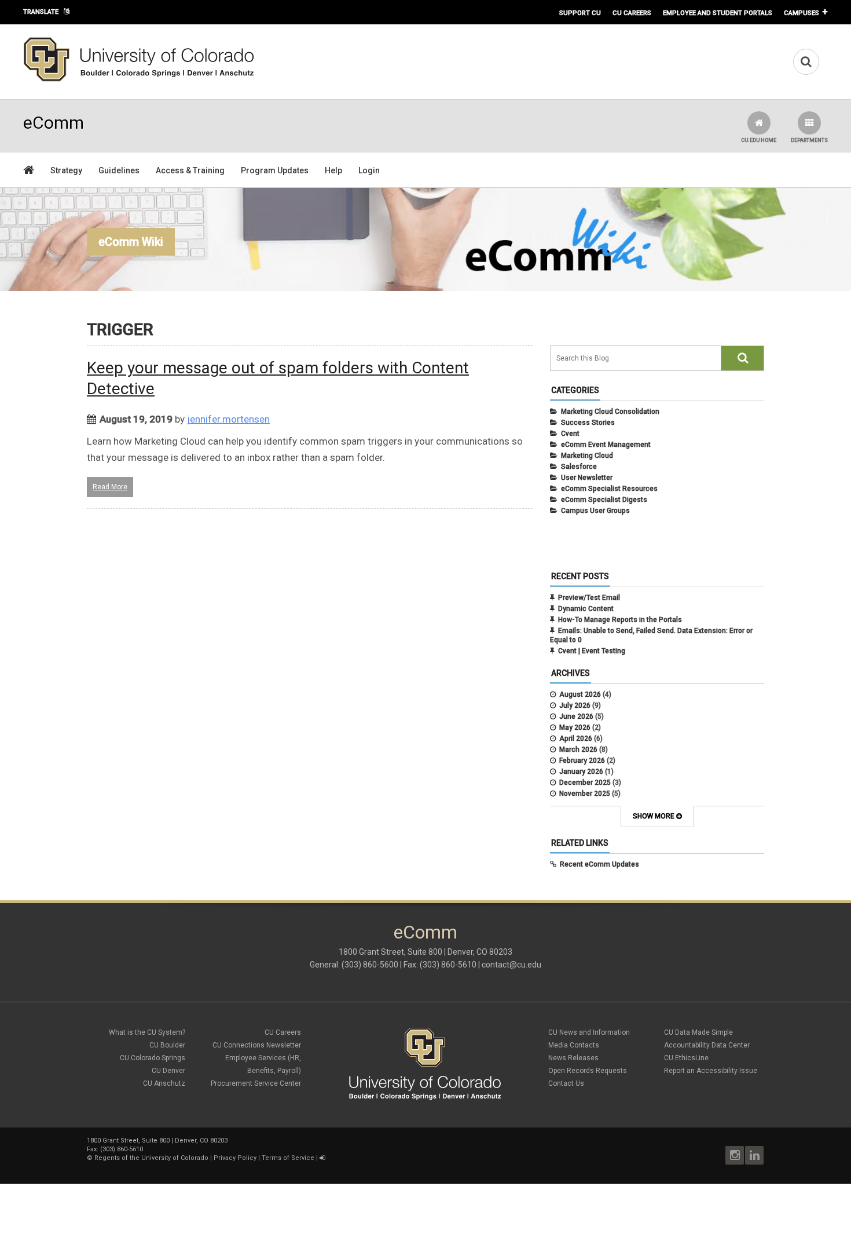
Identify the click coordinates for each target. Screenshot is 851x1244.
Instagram (734, 1155)
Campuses (801, 13)
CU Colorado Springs (152, 1058)
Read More (110, 487)
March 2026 (578, 749)
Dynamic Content (586, 609)
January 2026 (581, 772)
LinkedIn (754, 1155)
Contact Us (566, 1083)
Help (333, 170)
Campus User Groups (595, 511)
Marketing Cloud (587, 456)
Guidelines (119, 170)
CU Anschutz (164, 1083)
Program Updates (275, 170)
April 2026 (575, 738)
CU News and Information (589, 1032)
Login (369, 170)
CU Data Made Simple (698, 1032)
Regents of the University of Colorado (151, 1158)
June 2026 (576, 716)
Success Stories (588, 423)
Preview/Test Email (589, 598)
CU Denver (168, 1071)
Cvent (570, 434)
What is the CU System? (147, 1032)
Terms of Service (288, 1158)
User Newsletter (586, 478)
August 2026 (580, 694)
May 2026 (574, 727)
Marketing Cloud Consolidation (610, 412)
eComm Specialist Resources (609, 489)
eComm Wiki (130, 242)
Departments (809, 140)
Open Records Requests (587, 1071)
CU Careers (631, 13)
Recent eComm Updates (599, 864)
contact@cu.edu (511, 964)
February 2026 (582, 760)
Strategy (66, 170)
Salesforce (579, 467)
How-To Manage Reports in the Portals (620, 620)
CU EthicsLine (686, 1058)
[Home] (139, 79)
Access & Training (190, 170)
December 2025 (585, 783)
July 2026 (574, 705)
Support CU (580, 13)
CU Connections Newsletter (256, 1045)
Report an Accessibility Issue (710, 1071)
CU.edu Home (758, 140)
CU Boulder (167, 1045)
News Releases (573, 1058)
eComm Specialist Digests (604, 500)
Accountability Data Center (707, 1045)
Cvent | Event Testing (591, 651)
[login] (322, 1158)
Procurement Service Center (256, 1083)
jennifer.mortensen (228, 419)
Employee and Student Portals (717, 13)
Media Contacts (573, 1045)
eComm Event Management (606, 445)
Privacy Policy (235, 1158)
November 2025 (584, 794)
